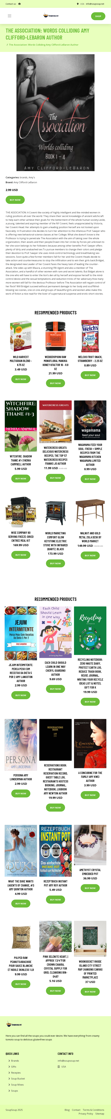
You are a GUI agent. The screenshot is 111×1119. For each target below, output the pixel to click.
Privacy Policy (86, 1113)
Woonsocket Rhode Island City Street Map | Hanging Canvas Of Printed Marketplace (90, 969)
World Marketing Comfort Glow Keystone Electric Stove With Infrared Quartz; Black (55, 541)
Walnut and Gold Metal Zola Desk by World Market (90, 537)
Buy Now (15, 199)
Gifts (13, 1066)
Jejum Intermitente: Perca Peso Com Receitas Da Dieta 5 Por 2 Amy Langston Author (21, 672)
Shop (98, 16)
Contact (76, 1109)
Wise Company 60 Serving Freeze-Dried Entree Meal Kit (21, 536)
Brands (15, 1060)
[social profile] (19, 4)
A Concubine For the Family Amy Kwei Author (90, 776)
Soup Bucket (18, 1078)
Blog (67, 1109)
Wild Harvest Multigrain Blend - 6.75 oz (21, 361)
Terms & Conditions (93, 1109)
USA (82, 3)
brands (23, 177)
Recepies (16, 1072)
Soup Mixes (17, 1084)
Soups (14, 1090)
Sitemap (99, 1113)
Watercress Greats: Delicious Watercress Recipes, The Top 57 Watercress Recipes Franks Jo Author (55, 455)
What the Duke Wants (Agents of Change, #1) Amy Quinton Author (21, 885)
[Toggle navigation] (9, 16)
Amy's (32, 177)
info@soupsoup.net (95, 3)
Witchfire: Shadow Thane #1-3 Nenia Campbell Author (21, 460)
